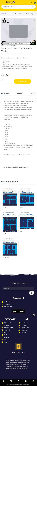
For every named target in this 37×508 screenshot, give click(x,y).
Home (3, 13)
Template (10, 13)
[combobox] (16, 7)
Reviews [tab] (20, 93)
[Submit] (31, 293)
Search (33, 7)
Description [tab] (5, 93)
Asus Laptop (29, 13)
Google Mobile (23, 188)
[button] (34, 20)
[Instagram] (34, 315)
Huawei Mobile (23, 212)
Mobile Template (10, 188)
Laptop (20, 13)
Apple (4, 188)
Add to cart (23, 81)
